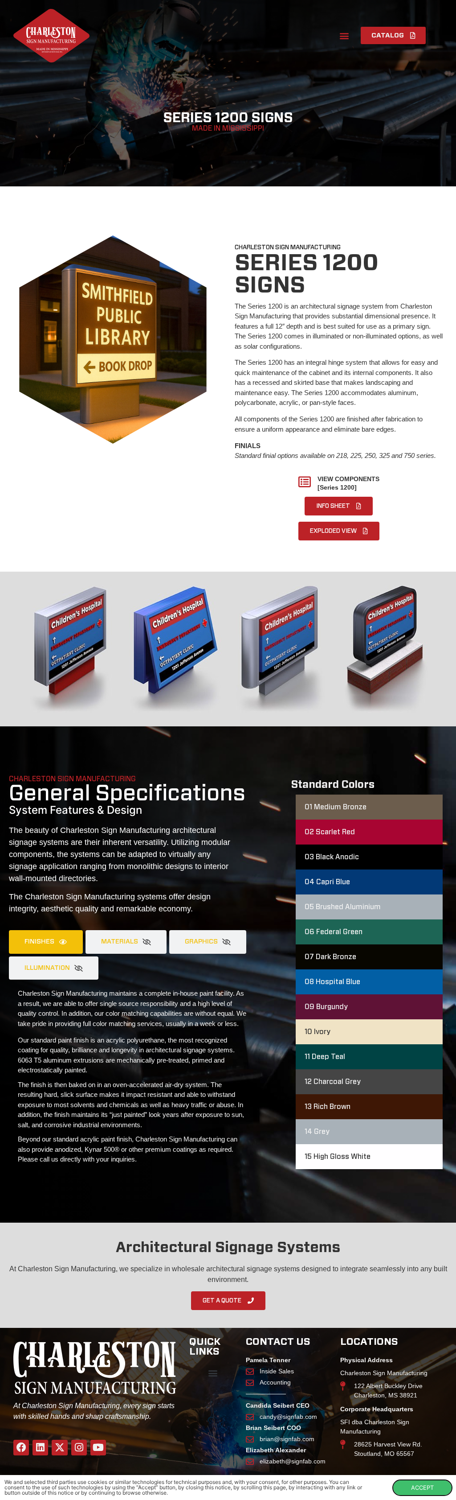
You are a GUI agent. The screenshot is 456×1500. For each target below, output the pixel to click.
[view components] (304, 482)
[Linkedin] (40, 1447)
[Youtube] (98, 1447)
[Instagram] (79, 1447)
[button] (344, 35)
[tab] (46, 942)
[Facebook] (21, 1447)
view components (348, 478)
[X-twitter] (59, 1447)
